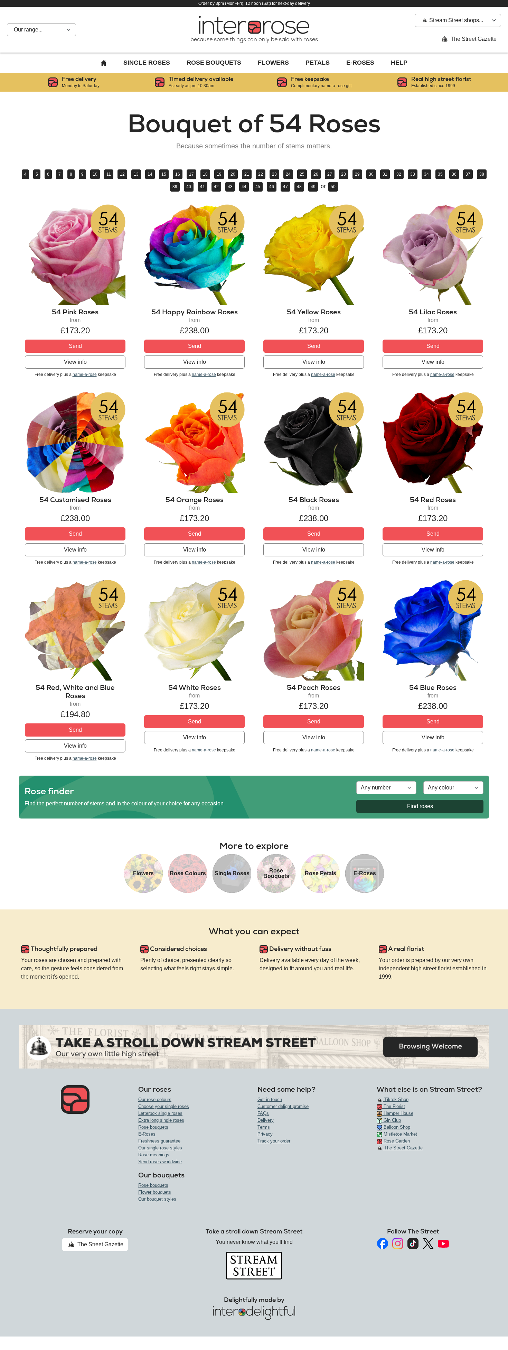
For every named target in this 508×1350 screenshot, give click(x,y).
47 (285, 186)
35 (440, 174)
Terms (263, 1127)
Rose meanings (153, 1154)
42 (216, 186)
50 (333, 186)
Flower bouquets (154, 1192)
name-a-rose (85, 374)
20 (233, 174)
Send (75, 346)
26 (315, 174)
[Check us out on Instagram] (397, 1243)
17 (191, 174)
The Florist (393, 1106)
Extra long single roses (161, 1120)
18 (205, 174)
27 (329, 174)
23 (274, 174)
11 (108, 174)
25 (302, 174)
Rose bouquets (153, 1127)
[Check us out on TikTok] (412, 1243)
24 (288, 174)
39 (174, 186)
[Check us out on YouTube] (443, 1243)
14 (150, 174)
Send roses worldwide (160, 1161)
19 (219, 174)
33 (412, 174)
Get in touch (269, 1099)
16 (177, 174)
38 (481, 174)
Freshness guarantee (159, 1141)
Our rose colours (154, 1099)
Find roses (420, 806)
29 (357, 174)
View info (75, 362)
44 (244, 186)
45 (257, 186)
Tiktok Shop (395, 1099)
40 (188, 186)
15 (163, 174)
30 (371, 174)
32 (398, 174)
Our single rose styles (160, 1147)
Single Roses (146, 62)
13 (136, 174)
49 (313, 186)
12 (122, 174)
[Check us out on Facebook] (382, 1243)
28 (343, 174)
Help (399, 62)
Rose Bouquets (214, 62)
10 (95, 174)
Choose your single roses (163, 1106)
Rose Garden (396, 1141)
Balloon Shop (396, 1127)
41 (202, 186)
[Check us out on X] (428, 1243)
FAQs (263, 1113)
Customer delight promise (283, 1106)
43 (230, 186)
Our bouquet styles (157, 1199)
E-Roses (360, 62)
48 (299, 186)
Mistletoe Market (399, 1134)
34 (426, 174)
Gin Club (391, 1120)
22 (260, 174)
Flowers (273, 62)
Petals (317, 62)
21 (246, 174)
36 (454, 174)
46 (271, 186)
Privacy (265, 1134)
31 (385, 174)
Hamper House (397, 1113)
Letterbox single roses (160, 1113)
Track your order (273, 1141)
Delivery (265, 1120)
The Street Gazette (473, 39)
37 (467, 174)
